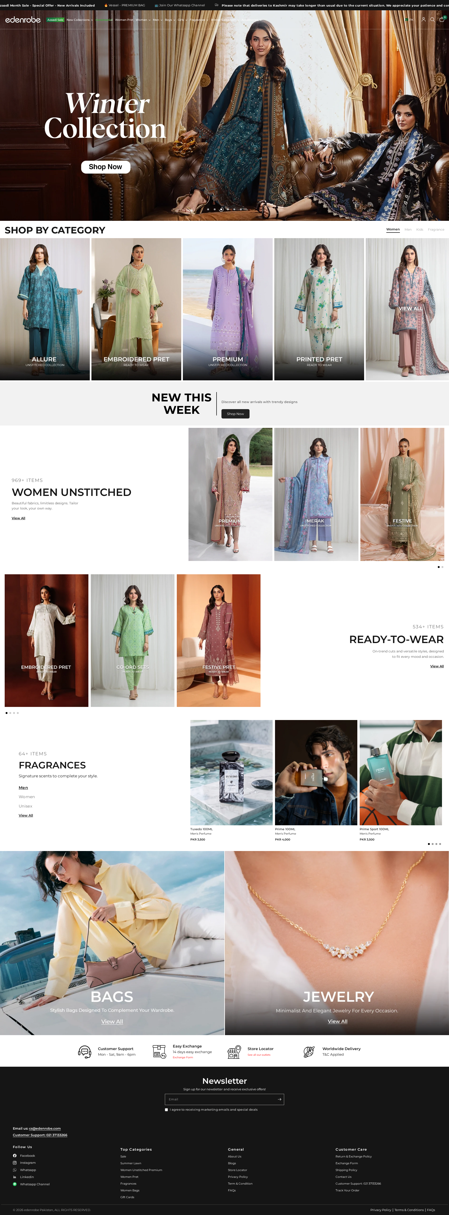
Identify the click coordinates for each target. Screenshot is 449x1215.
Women (141, 20)
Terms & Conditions (409, 1210)
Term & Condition (240, 1183)
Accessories (250, 20)
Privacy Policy (238, 1177)
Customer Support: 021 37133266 (40, 1135)
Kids (419, 230)
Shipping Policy (346, 1170)
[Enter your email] (279, 1099)
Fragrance (436, 230)
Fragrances (197, 20)
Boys (168, 20)
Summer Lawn (130, 1163)
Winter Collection (223, 20)
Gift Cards (127, 1197)
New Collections (78, 20)
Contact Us (343, 1177)
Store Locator (237, 1170)
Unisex (25, 806)
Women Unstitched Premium (141, 1170)
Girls (181, 20)
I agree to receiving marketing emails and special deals (213, 1109)
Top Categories (136, 1149)
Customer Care (351, 1149)
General (236, 1149)
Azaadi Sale (55, 20)
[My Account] (423, 19)
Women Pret (124, 20)
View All (18, 518)
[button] (439, 567)
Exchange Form (183, 1057)
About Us (234, 1156)
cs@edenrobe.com (45, 1128)
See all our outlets (259, 1054)
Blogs (232, 1163)
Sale (123, 1156)
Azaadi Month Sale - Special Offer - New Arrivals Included (361, 5)
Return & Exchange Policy (354, 1156)
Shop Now (235, 414)
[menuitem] (55, 20)
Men (156, 20)
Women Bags (129, 1190)
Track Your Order (347, 1190)
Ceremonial (104, 20)
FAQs (232, 1190)
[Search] (432, 19)
